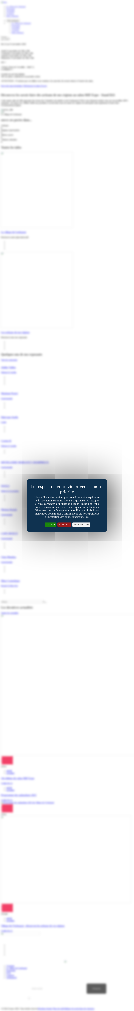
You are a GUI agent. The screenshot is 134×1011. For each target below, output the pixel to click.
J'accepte (50, 524)
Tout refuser (64, 524)
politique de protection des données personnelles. (72, 515)
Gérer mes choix (81, 524)
